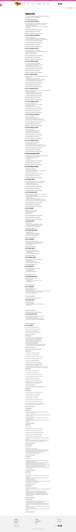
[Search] (63, 8)
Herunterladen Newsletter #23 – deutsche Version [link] (33, 202)
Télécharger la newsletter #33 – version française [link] (33, 72)
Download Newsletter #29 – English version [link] (32, 123)
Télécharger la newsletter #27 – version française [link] (33, 151)
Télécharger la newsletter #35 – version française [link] (33, 46)
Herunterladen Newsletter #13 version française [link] (33, 312)
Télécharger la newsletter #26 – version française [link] (33, 164)
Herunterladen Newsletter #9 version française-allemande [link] (35, 386)
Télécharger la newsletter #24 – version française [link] (33, 190)
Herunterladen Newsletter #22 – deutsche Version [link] (33, 215)
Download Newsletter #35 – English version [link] (32, 44)
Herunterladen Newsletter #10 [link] (30, 347)
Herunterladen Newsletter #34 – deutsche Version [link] (33, 55)
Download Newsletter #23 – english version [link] (32, 204)
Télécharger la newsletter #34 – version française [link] (33, 59)
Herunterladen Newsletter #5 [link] (30, 454)
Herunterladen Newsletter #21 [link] (30, 228)
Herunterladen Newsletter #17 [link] (30, 264)
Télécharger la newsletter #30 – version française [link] (33, 112)
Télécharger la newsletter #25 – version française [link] (33, 177)
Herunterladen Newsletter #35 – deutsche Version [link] (33, 42)
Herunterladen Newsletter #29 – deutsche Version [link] (33, 121)
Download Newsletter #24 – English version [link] (32, 188)
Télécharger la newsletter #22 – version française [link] (33, 219)
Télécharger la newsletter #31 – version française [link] (33, 99)
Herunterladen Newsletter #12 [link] (30, 323)
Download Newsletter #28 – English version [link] (32, 136)
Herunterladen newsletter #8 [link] (30, 406)
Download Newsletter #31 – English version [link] (32, 97)
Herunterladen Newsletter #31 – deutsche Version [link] (33, 95)
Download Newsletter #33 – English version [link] (32, 70)
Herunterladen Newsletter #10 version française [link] (33, 349)
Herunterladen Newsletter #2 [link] (30, 497)
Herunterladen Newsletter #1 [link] (30, 511)
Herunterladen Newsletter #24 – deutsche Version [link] (33, 186)
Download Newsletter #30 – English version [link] (32, 110)
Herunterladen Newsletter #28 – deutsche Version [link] (33, 134)
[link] (1, 5)
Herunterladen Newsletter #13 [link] (30, 310)
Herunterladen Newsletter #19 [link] (30, 246)
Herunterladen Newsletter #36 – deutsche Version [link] (33, 29)
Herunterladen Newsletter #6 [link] (30, 443)
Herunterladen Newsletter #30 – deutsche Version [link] (33, 108)
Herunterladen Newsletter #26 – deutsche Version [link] (33, 160)
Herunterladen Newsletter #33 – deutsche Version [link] (33, 68)
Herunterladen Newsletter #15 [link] (30, 284)
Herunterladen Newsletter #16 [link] (30, 274)
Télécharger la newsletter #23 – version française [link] (33, 206)
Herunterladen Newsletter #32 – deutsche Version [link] (33, 82)
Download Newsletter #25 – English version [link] (32, 175)
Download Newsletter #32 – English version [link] (32, 84)
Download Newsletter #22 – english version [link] (32, 217)
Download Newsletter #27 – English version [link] (32, 149)
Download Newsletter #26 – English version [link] (32, 162)
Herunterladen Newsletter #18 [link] (30, 255)
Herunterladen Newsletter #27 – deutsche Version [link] (33, 147)
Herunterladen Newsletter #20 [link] (30, 237)
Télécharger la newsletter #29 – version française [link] (33, 125)
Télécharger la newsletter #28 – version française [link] (33, 138)
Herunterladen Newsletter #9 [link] (30, 384)
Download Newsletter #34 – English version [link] (32, 57)
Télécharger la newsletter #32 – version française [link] (33, 86)
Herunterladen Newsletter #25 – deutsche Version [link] (33, 173)
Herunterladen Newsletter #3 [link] (30, 484)
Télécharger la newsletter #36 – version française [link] (33, 33)
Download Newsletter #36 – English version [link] (32, 31)
